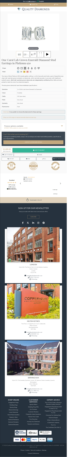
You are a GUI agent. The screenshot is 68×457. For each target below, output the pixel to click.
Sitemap (44, 450)
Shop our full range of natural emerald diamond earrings (19, 117)
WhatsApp (34, 279)
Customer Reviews (33, 412)
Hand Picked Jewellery (13, 415)
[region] (40, 183)
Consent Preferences (33, 453)
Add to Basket (40, 150)
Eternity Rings (13, 407)
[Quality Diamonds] (33, 9)
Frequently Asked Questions (33, 414)
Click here (6, 112)
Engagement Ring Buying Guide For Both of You (53, 407)
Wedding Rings (13, 405)
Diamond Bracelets (13, 424)
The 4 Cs (53, 425)
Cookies (27, 450)
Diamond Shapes (53, 417)
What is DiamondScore (53, 420)
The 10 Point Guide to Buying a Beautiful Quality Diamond (53, 403)
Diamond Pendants (13, 422)
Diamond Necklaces (13, 419)
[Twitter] (28, 223)
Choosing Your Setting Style (53, 415)
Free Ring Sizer (33, 419)
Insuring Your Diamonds (33, 421)
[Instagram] (38, 223)
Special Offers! (33, 404)
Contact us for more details (33, 142)
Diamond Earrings (13, 410)
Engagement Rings (13, 402)
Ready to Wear (13, 417)
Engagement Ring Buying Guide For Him (53, 412)
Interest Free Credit (33, 417)
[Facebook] (22, 223)
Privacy (22, 450)
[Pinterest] (43, 223)
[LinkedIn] (33, 223)
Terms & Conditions (36, 450)
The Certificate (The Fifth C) (53, 427)
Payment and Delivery (33, 424)
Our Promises (33, 409)
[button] (20, 183)
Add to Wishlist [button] (8, 154)
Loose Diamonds (13, 412)
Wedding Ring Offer (33, 407)
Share (40, 154)
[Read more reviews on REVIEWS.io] (12, 189)
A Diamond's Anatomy (53, 422)
